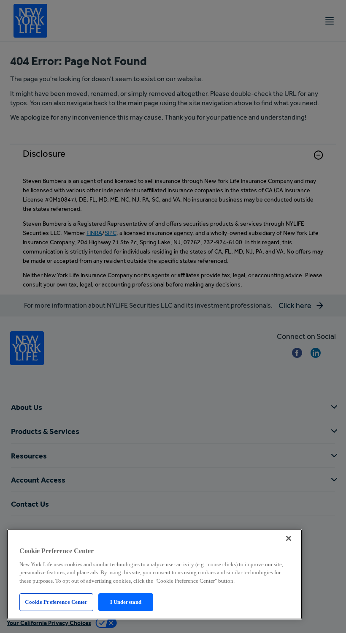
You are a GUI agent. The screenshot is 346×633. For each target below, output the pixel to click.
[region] (154, 574)
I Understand (126, 602)
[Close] (288, 538)
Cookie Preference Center (56, 602)
